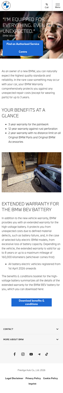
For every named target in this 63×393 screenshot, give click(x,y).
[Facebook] (14, 354)
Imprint (32, 383)
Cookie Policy (50, 378)
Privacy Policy (33, 378)
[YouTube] (31, 354)
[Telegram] (39, 354)
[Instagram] (22, 354)
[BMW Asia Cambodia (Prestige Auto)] (6, 5)
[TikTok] (46, 354)
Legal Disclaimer (14, 378)
